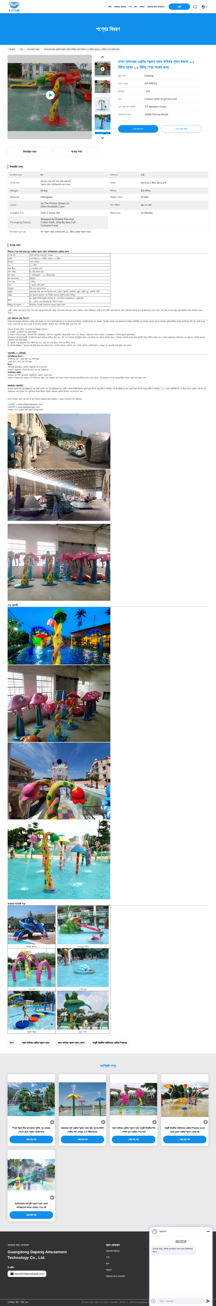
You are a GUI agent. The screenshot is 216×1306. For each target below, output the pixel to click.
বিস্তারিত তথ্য (29, 151)
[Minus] (208, 1231)
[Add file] (153, 1300)
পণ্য (130, 6)
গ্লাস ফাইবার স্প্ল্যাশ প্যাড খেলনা (71, 1042)
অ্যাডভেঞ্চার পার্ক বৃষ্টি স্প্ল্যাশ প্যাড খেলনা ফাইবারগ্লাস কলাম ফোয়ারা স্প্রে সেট (31, 1205)
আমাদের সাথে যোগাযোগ (155, 6)
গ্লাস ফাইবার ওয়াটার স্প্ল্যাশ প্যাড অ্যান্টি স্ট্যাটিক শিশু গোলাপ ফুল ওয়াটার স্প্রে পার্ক (133, 1130)
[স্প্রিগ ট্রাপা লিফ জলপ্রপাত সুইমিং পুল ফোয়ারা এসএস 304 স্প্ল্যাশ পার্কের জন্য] (31, 1099)
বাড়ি (109, 6)
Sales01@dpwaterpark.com (29, 1274)
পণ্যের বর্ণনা (76, 151)
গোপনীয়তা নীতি (13, 1302)
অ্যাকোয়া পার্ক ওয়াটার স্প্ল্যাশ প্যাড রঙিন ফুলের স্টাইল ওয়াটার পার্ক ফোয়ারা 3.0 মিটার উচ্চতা (82, 1130)
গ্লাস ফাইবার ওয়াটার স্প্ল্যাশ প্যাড (35, 1042)
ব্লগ (135, 6)
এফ (78, 946)
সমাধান (142, 6)
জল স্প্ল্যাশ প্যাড (33, 49)
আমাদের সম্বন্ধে (120, 6)
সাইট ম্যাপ (24, 1302)
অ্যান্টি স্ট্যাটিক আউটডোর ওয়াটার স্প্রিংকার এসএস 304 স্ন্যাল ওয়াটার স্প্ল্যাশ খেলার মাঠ (184, 1130)
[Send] (208, 1300)
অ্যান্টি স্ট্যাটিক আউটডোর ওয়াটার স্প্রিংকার (110, 1042)
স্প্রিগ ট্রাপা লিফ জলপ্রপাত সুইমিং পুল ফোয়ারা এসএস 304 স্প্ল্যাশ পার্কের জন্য (31, 1130)
